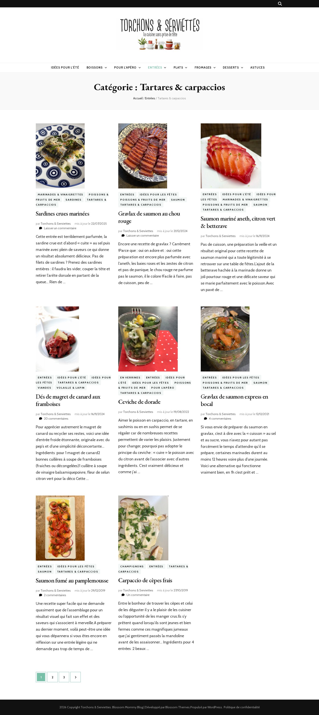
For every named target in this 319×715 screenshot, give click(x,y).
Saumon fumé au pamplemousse (72, 580)
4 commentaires (220, 418)
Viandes (44, 387)
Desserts (231, 67)
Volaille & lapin (71, 387)
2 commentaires (55, 595)
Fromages (203, 67)
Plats (178, 67)
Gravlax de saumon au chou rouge (149, 217)
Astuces (257, 67)
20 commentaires (56, 418)
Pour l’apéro (125, 67)
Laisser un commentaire (60, 228)
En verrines (130, 377)
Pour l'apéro (162, 387)
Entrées (155, 67)
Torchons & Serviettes (56, 224)
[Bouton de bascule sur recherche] (280, 4)
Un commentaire (138, 595)
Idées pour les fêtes (158, 194)
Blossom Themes (177, 707)
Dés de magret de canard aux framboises (68, 400)
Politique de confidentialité (242, 707)
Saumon (178, 199)
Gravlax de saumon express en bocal (234, 400)
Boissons (95, 67)
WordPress (214, 707)
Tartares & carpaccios (140, 204)
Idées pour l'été (236, 194)
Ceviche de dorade (139, 402)
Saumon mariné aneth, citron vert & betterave (238, 222)
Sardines (73, 199)
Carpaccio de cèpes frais (145, 580)
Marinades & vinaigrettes (60, 194)
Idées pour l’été (65, 67)
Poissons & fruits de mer (143, 199)
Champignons (132, 566)
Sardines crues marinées (62, 213)
